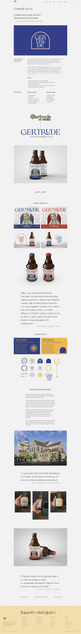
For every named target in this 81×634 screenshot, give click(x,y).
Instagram (63, 631)
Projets (45, 1)
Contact (64, 1)
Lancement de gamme (39, 622)
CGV (17, 631)
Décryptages (59, 1)
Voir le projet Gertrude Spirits (40, 597)
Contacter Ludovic (58, 597)
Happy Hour (52, 620)
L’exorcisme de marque (39, 620)
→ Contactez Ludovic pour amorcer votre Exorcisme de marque (28, 21)
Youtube (68, 631)
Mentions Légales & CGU (13, 631)
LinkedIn (66, 631)
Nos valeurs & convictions (69, 622)
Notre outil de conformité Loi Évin (74, 631)
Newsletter (52, 627)
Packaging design (24, 625)
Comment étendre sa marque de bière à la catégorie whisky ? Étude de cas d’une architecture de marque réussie (45, 73)
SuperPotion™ (67, 627)
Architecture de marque (33, 98)
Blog (54, 1)
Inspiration (52, 625)
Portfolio (66, 620)
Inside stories (53, 622)
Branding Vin (24, 622)
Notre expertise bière (24, 597)
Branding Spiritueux (25, 620)
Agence (50, 1)
